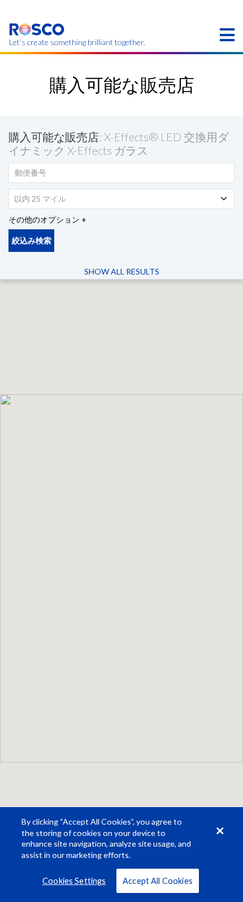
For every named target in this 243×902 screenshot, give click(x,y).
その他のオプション (44, 219)
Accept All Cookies (158, 881)
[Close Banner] (219, 831)
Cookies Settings (74, 881)
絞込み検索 (31, 240)
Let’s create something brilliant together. (37, 42)
